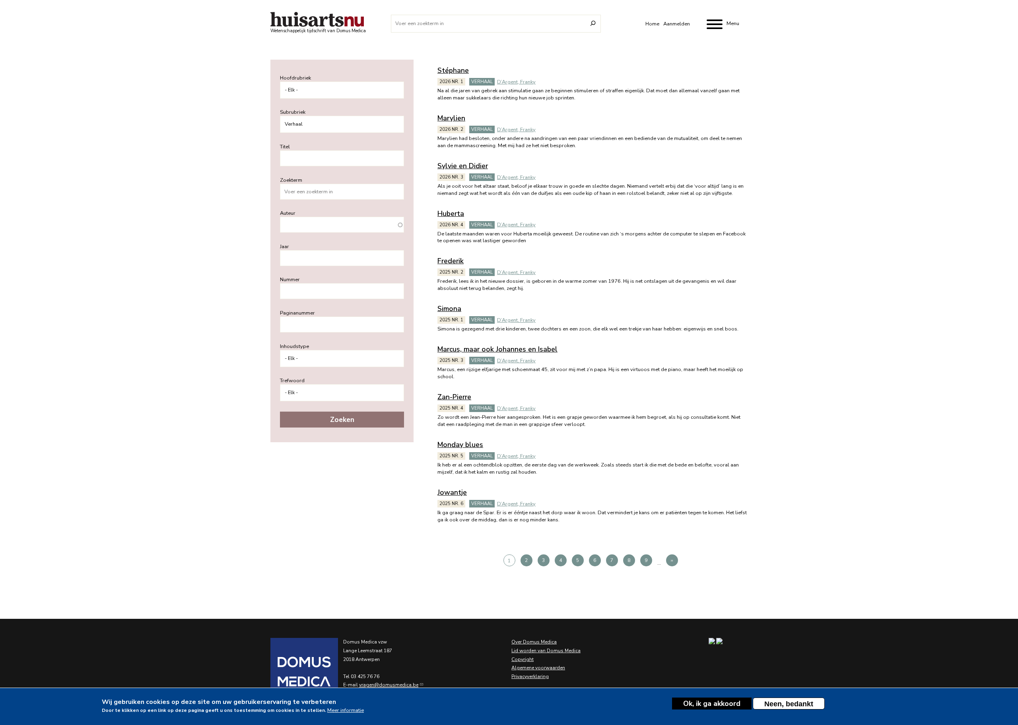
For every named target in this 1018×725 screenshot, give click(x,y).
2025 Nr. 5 (451, 456)
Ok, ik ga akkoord (711, 703)
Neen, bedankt (788, 704)
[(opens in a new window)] (294, 672)
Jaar (284, 246)
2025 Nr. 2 (451, 272)
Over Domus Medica (534, 642)
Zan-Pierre (454, 397)
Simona (449, 308)
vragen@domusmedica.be (388, 685)
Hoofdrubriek (295, 78)
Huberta (450, 213)
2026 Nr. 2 (451, 129)
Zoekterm (291, 180)
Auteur (287, 213)
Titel (285, 146)
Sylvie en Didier (462, 166)
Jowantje (452, 492)
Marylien (451, 118)
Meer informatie (345, 709)
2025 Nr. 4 (451, 408)
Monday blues (460, 444)
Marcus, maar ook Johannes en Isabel (497, 349)
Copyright (522, 659)
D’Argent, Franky (516, 82)
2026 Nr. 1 (451, 82)
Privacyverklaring (530, 676)
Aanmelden (676, 23)
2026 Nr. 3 (451, 177)
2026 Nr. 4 (451, 225)
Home (652, 23)
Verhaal (482, 82)
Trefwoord (292, 380)
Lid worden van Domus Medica (546, 650)
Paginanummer (297, 313)
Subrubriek (292, 112)
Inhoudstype (294, 346)
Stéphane (453, 70)
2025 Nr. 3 (451, 360)
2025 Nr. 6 (451, 504)
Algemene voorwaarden (538, 668)
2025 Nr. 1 (451, 320)
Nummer (290, 279)
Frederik (450, 261)
